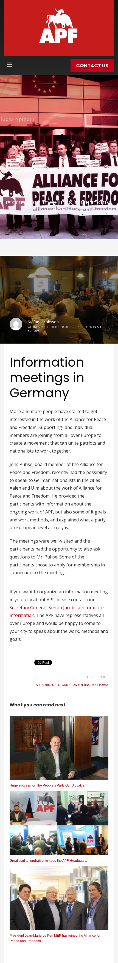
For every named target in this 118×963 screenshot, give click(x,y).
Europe (33, 331)
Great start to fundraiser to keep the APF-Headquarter (49, 861)
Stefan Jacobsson (43, 321)
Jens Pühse (100, 685)
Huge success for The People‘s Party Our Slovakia (47, 785)
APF (99, 327)
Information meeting (73, 685)
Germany (49, 685)
